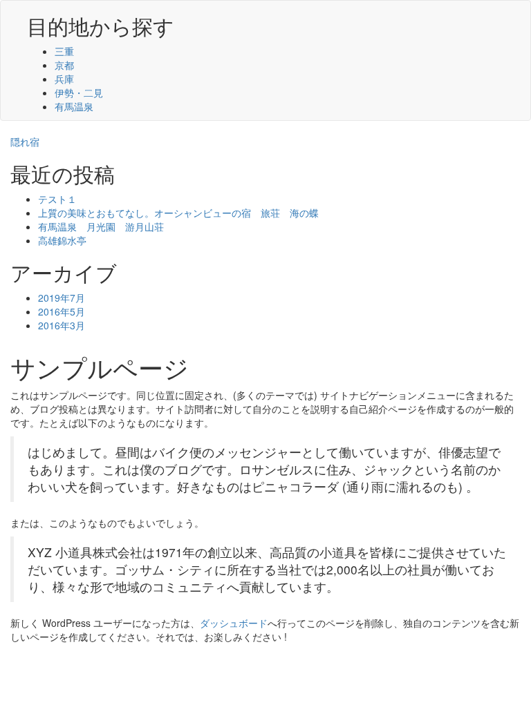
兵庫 (64, 79)
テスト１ (57, 199)
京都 (64, 65)
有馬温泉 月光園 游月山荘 (101, 226)
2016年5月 (61, 311)
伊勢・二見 (79, 92)
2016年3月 (61, 325)
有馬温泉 (74, 106)
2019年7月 (61, 297)
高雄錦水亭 (62, 240)
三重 (64, 51)
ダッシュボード (234, 623)
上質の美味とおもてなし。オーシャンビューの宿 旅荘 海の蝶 (178, 213)
